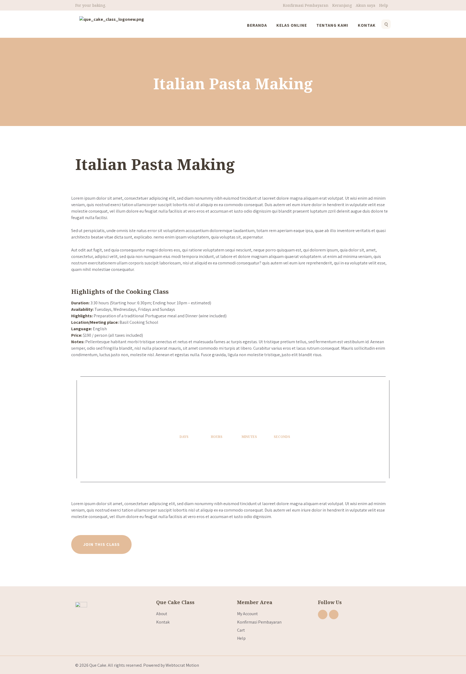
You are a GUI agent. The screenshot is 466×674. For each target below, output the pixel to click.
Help (383, 5)
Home (199, 72)
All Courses (220, 72)
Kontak (163, 622)
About (161, 614)
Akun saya (365, 5)
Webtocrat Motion (182, 665)
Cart (241, 630)
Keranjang (342, 5)
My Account (247, 614)
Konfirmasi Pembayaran (305, 5)
